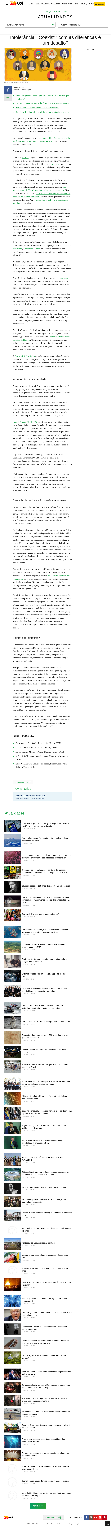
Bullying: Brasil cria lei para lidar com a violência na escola (42, 112)
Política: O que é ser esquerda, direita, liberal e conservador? (42, 103)
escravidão (17, 248)
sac (76, 4)
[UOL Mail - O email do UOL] (81, 4)
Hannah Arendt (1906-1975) (25, 422)
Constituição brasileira (25, 356)
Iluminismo (63, 278)
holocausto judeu (32, 248)
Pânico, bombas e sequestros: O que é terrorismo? (37, 107)
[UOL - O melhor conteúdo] (16, 4)
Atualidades (55, 17)
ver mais (36, 1506)
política (25, 157)
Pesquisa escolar (55, 12)
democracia (54, 164)
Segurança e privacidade (76, 1524)
